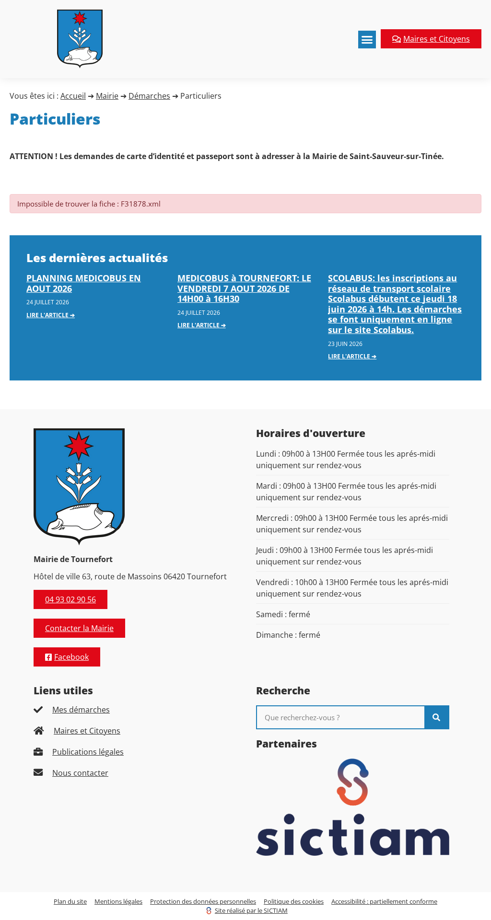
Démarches (149, 96)
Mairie (107, 96)
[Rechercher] (436, 717)
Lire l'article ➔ (50, 315)
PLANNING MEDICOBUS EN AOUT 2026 (83, 283)
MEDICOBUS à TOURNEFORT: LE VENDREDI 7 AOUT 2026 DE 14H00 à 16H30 (244, 288)
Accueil (73, 96)
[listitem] (130, 710)
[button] (367, 40)
